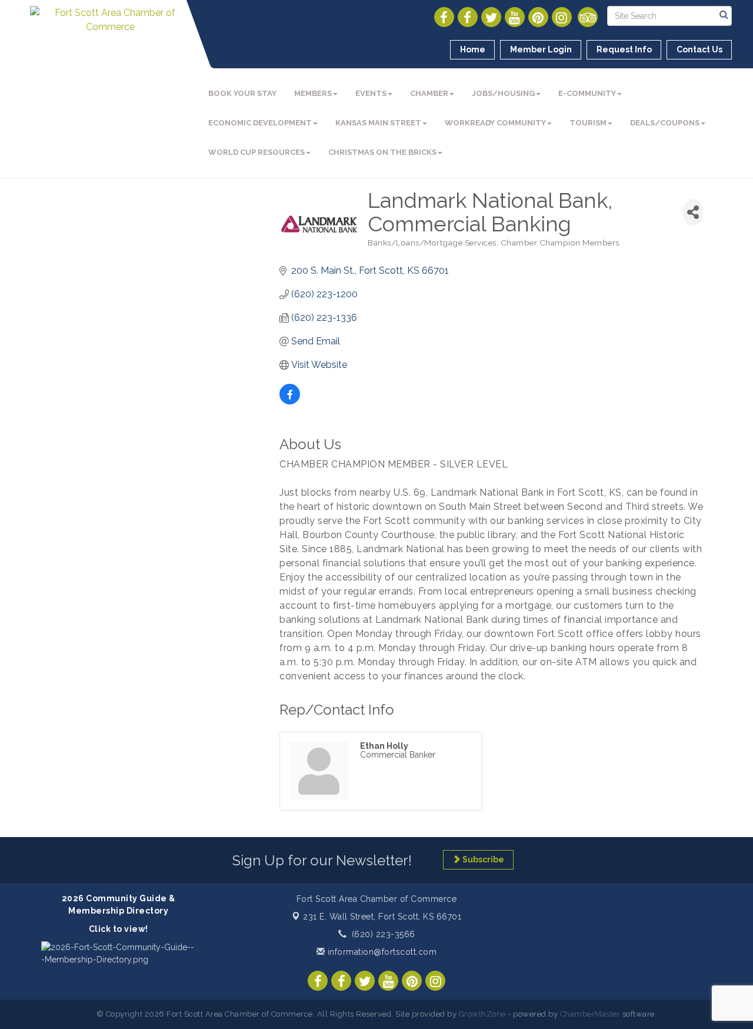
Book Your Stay (242, 93)
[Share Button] (693, 212)
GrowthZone (482, 1014)
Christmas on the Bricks (382, 152)
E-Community (587, 93)
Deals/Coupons (664, 122)
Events (371, 93)
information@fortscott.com (381, 952)
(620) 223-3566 (383, 934)
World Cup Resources (256, 152)
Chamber (429, 93)
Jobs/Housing (503, 93)
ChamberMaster (590, 1014)
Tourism (588, 122)
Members (313, 93)
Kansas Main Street (378, 122)
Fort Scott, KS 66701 (382, 916)
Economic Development (260, 122)
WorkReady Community (495, 122)
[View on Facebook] (289, 401)
